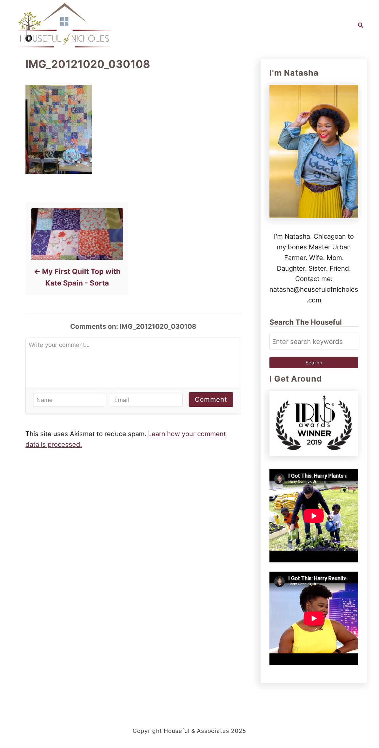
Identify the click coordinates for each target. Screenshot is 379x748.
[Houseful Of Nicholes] (64, 25)
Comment (211, 399)
